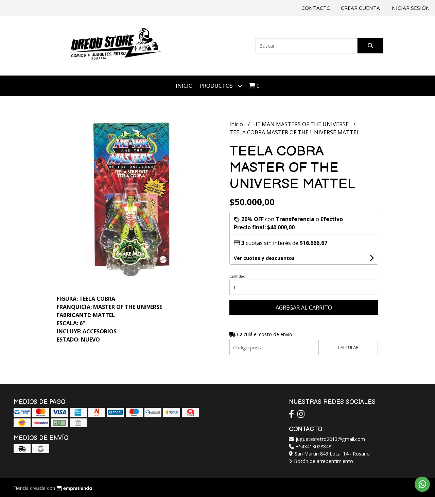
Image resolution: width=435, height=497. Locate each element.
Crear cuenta (360, 7)
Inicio (184, 85)
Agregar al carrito (304, 307)
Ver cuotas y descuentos (264, 258)
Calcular (348, 347)
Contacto (316, 7)
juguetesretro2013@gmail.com (329, 439)
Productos (216, 85)
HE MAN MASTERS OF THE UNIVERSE (301, 124)
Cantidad (237, 276)
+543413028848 (312, 446)
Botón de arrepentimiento (323, 461)
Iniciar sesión (410, 7)
